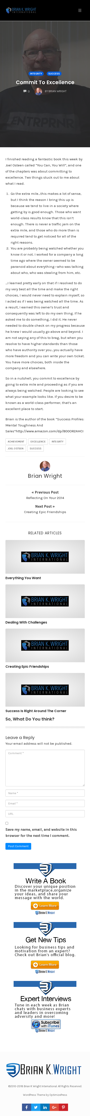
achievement (16, 441)
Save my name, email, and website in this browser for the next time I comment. (41, 832)
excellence (38, 441)
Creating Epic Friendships (27, 666)
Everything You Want (23, 578)
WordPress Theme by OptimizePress (45, 1094)
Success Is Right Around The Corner (35, 711)
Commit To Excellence (45, 82)
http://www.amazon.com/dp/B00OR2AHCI (50, 431)
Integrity (36, 73)
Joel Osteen (16, 448)
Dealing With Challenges (26, 622)
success (54, 73)
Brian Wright (45, 476)
